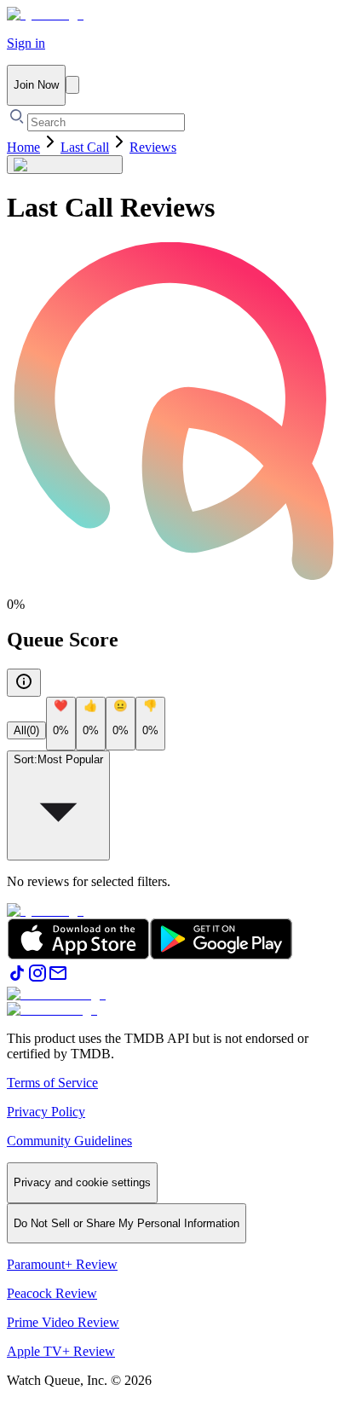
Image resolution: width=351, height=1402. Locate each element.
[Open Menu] (72, 85)
